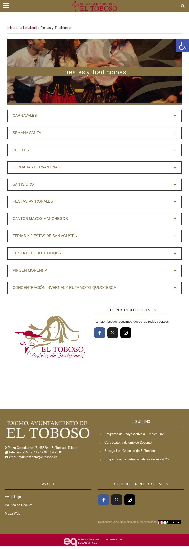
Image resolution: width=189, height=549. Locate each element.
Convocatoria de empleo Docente (128, 442)
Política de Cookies (19, 505)
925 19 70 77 (32, 452)
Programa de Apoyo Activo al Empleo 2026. (135, 434)
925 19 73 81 (53, 452)
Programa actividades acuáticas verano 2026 (136, 459)
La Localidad (28, 28)
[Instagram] (125, 332)
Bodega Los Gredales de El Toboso (129, 451)
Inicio (11, 28)
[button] (182, 45)
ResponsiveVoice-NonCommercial (118, 521)
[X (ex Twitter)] (112, 332)
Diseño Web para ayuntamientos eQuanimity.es (100, 541)
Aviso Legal (13, 497)
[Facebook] (99, 332)
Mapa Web (12, 513)
